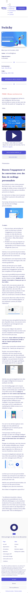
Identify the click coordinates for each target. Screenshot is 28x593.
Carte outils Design (7, 556)
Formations (12, 10)
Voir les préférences (14, 587)
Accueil (5, 544)
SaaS (2, 68)
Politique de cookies (10, 591)
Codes (11, 12)
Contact (11, 14)
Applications (12, 7)
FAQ (15, 546)
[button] (14, 136)
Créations (5, 561)
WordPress (8, 68)
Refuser (14, 583)
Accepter (14, 579)
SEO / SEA (11, 73)
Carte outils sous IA (8, 558)
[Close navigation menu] (9, 5)
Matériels (11, 9)
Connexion (21, 8)
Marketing (4, 73)
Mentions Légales (18, 591)
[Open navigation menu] (6, 1)
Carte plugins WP (7, 554)
